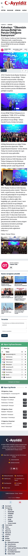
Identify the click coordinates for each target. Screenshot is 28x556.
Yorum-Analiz (12, 523)
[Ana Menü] (1, 3)
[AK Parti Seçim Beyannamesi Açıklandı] (21, 279)
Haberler (3, 24)
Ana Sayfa (8, 506)
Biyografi (8, 532)
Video (7, 527)
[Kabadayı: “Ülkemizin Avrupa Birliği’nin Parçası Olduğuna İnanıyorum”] (14, 60)
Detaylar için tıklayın (14, 382)
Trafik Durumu (7, 478)
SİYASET (10, 517)
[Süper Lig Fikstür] (26, 387)
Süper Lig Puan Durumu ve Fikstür (17, 548)
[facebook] (10, 502)
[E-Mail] (11, 267)
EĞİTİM (3, 10)
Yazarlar (7, 529)
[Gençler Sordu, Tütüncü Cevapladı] (7, 279)
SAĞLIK (24, 10)
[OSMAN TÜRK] (4, 265)
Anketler (8, 534)
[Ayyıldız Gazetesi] (15, 3)
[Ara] (2, 7)
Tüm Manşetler (7, 483)
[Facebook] (11, 468)
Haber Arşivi (7, 487)
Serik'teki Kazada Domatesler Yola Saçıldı (19, 312)
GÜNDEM (17, 10)
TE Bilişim (18, 497)
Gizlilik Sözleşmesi (10, 493)
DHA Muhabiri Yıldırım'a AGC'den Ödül (6, 312)
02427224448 (15, 459)
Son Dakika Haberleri (18, 484)
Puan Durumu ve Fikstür (19, 479)
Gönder (4, 335)
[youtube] (20, 502)
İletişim (20, 493)
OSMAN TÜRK (13, 264)
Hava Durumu (20, 475)
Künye (16, 493)
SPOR (9, 519)
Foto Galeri (8, 525)
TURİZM (10, 521)
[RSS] (16, 468)
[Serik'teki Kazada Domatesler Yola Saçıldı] (21, 306)
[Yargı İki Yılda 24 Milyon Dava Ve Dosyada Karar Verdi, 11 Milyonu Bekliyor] (21, 291)
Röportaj (8, 531)
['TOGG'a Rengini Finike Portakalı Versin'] (7, 291)
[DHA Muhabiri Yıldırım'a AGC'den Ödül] (7, 306)
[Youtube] (14, 468)
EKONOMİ (10, 10)
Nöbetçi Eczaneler (8, 475)
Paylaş (4, 70)
